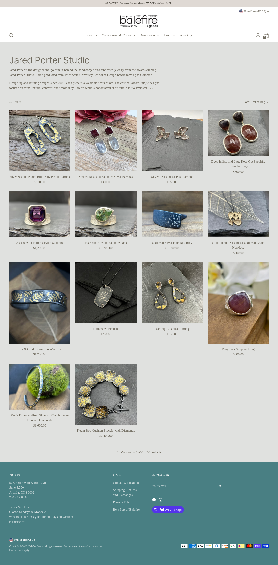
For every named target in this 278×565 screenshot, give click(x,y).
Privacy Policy (122, 502)
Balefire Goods (35, 546)
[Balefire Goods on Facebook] (154, 500)
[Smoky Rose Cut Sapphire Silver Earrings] (105, 140)
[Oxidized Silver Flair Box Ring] (172, 214)
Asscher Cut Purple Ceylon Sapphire (39, 242)
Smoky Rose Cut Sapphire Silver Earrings (106, 176)
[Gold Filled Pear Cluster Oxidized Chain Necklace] (238, 214)
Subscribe (222, 486)
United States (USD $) (255, 11)
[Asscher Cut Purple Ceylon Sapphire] (39, 214)
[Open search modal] (11, 35)
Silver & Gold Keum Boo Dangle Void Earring (39, 176)
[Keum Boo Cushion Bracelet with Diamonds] (105, 394)
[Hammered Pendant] (105, 292)
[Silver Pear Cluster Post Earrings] (172, 140)
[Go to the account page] (258, 35)
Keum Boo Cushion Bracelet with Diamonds (106, 430)
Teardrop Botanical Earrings (172, 329)
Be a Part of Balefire (126, 509)
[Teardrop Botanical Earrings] (172, 292)
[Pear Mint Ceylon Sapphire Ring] (105, 214)
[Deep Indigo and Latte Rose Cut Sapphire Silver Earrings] (238, 133)
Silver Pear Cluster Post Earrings (172, 176)
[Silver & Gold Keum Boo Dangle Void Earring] (39, 140)
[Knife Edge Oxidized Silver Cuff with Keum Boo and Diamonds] (39, 386)
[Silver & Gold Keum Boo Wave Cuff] (39, 303)
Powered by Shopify (19, 550)
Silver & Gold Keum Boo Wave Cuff (40, 349)
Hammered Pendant (106, 329)
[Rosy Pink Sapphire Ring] (238, 303)
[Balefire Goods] (139, 21)
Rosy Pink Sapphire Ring (238, 349)
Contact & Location (126, 482)
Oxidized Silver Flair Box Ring (172, 242)
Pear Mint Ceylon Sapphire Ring (106, 242)
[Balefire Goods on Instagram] (161, 500)
